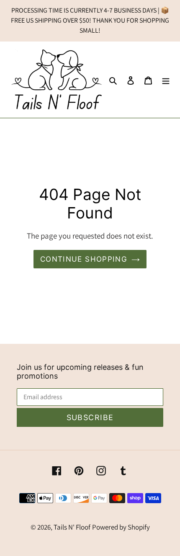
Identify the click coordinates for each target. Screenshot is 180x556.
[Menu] (166, 79)
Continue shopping (83, 259)
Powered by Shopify (121, 527)
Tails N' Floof (72, 527)
